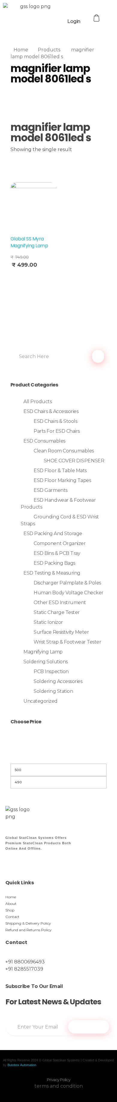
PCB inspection (51, 671)
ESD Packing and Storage (52, 533)
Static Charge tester (57, 612)
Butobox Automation (22, 1065)
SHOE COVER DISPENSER (74, 460)
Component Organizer (60, 543)
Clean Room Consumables (64, 451)
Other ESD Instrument (60, 602)
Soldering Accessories (58, 681)
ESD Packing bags (54, 563)
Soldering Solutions (45, 661)
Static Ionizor (48, 622)
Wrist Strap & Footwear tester (67, 642)
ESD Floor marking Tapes (62, 480)
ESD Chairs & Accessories (50, 411)
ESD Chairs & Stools (55, 421)
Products (49, 50)
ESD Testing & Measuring (51, 573)
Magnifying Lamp (43, 652)
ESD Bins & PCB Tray (57, 553)
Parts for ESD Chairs (57, 431)
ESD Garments (50, 490)
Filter (58, 756)
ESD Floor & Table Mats (60, 470)
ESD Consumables (44, 441)
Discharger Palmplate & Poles (67, 583)
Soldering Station (53, 691)
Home (21, 50)
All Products (37, 401)
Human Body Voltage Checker (69, 592)
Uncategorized (40, 701)
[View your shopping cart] (97, 18)
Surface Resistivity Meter (61, 632)
